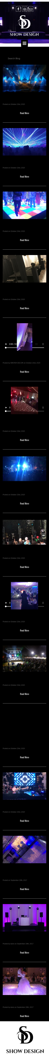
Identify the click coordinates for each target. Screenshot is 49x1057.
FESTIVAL (11, 490)
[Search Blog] (24, 58)
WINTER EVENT (17, 358)
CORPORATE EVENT (21, 617)
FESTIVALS (12, 681)
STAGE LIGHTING (18, 100)
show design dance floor (23, 1003)
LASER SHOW (15, 163)
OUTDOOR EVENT (19, 554)
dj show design (15, 939)
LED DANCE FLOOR (20, 227)
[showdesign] (24, 25)
